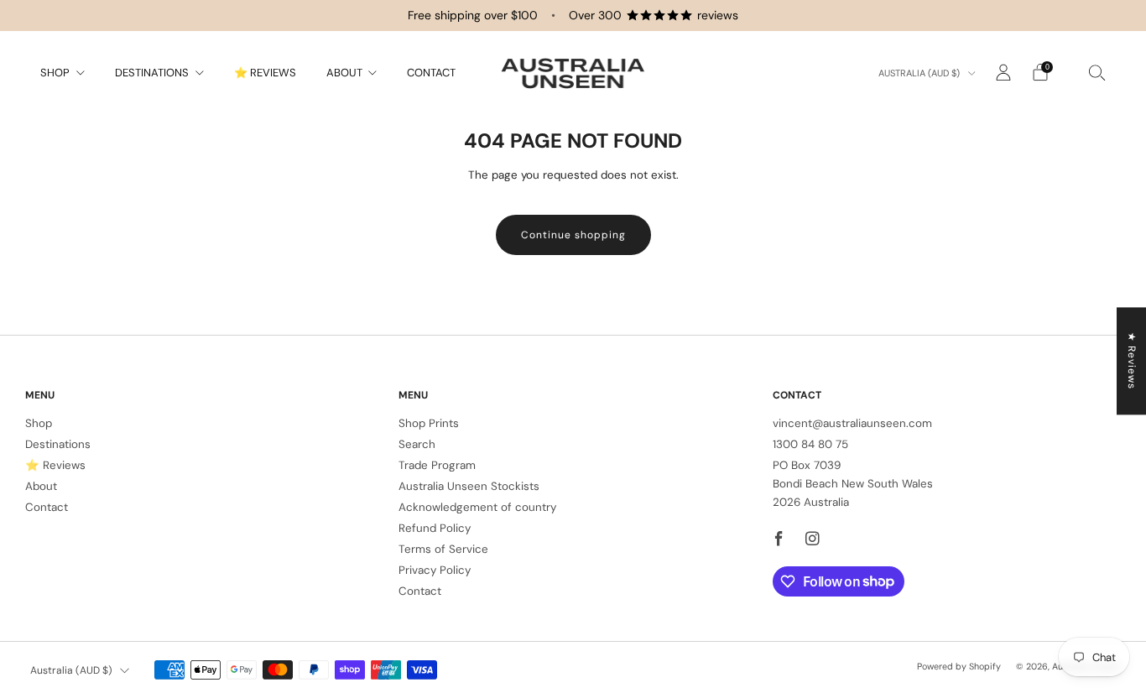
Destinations (152, 72)
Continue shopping (573, 235)
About (344, 72)
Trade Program (437, 465)
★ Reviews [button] (1131, 360)
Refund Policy (434, 528)
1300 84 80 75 (810, 444)
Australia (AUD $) (920, 73)
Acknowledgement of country (477, 507)
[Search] (1097, 72)
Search (416, 444)
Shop (55, 72)
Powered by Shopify (959, 666)
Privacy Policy (434, 570)
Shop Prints (428, 423)
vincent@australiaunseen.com (852, 423)
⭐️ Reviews (265, 72)
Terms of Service (443, 549)
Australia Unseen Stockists (468, 486)
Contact (431, 72)
